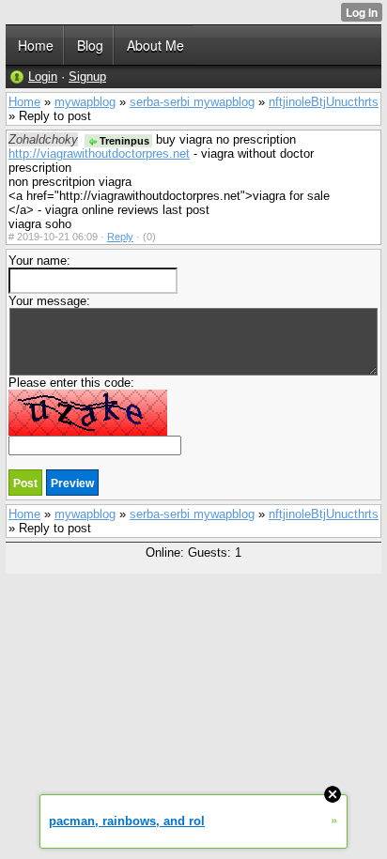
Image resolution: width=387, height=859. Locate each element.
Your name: (39, 260)
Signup (87, 76)
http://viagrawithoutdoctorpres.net (99, 153)
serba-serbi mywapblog (192, 102)
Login (42, 76)
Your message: (49, 301)
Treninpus (123, 140)
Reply (120, 236)
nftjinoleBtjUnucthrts (324, 102)
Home (24, 102)
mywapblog (85, 102)
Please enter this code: (71, 383)
